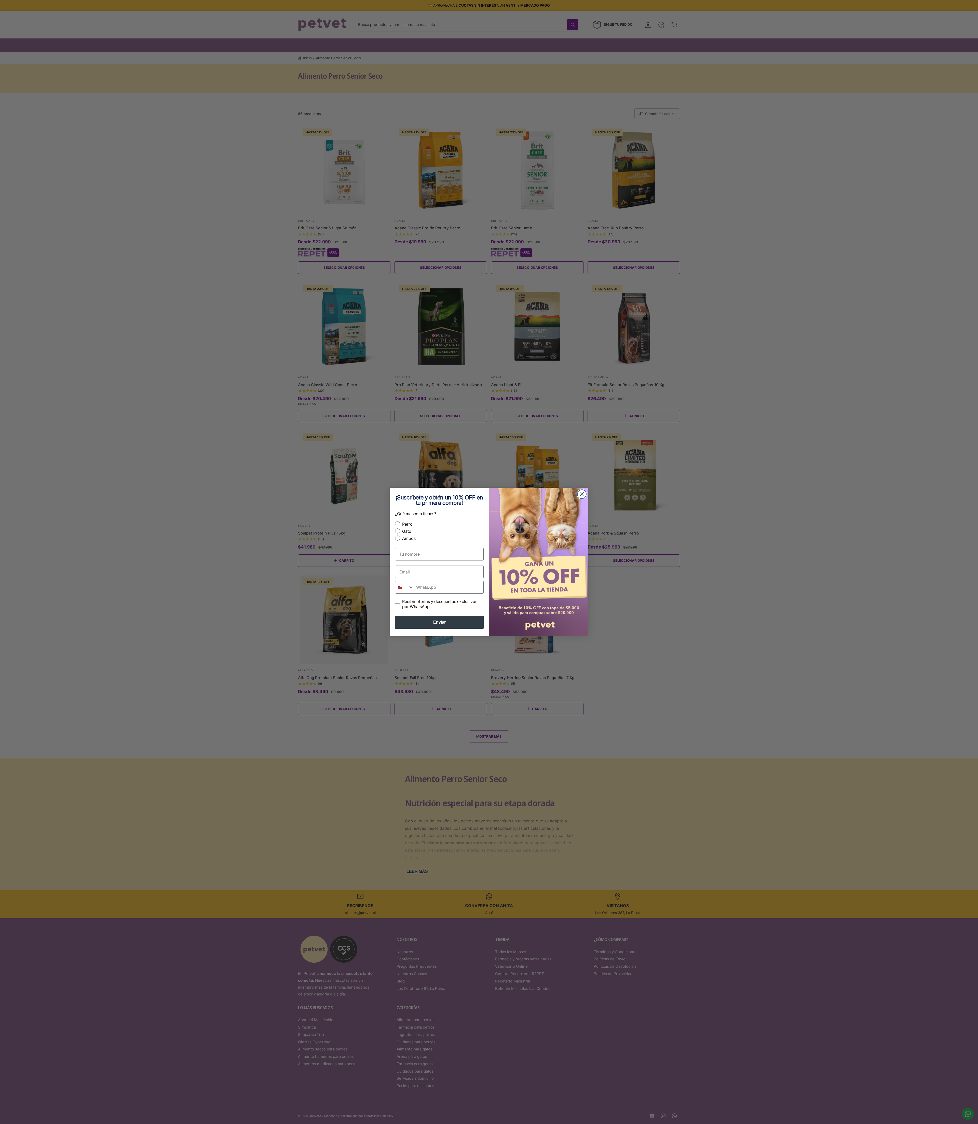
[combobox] (404, 587)
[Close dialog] (581, 494)
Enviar (439, 622)
